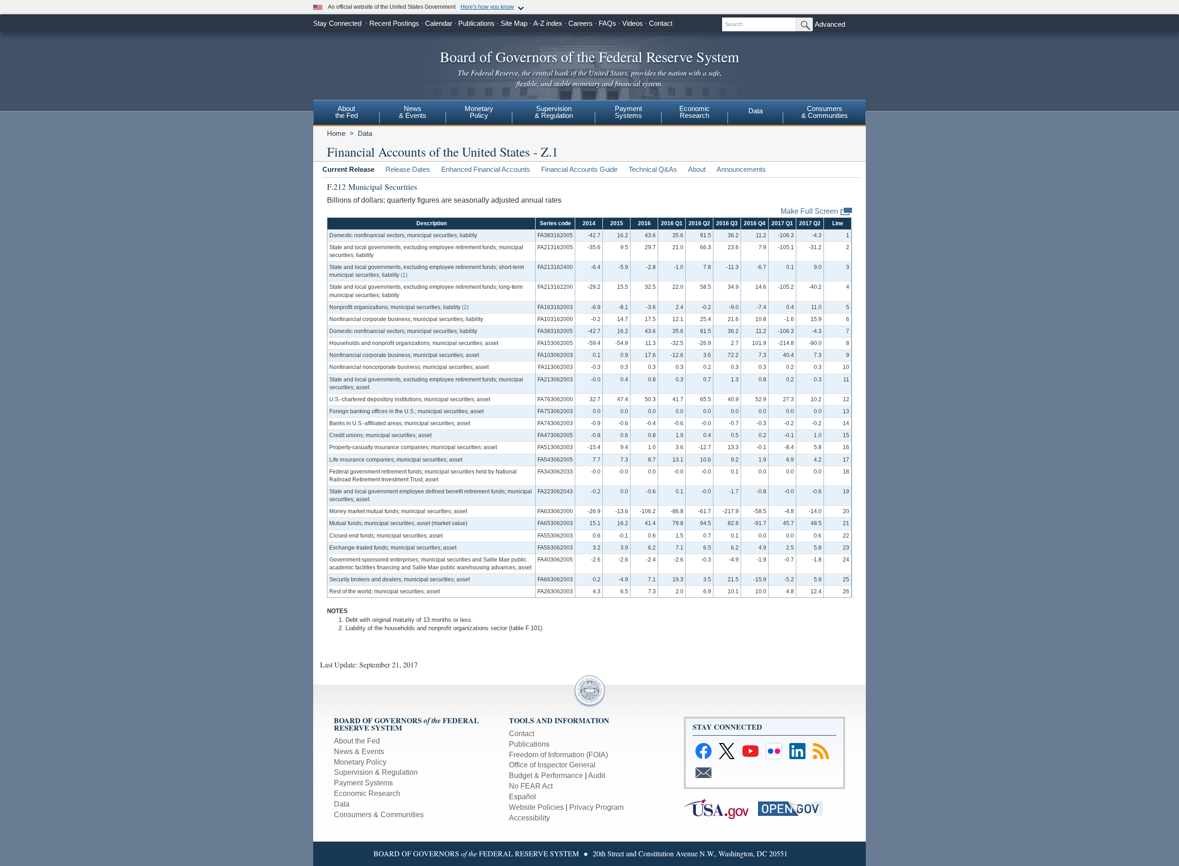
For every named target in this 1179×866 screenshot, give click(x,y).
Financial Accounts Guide (579, 169)
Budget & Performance (546, 775)
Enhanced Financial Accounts (485, 169)
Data (755, 111)
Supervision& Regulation (554, 112)
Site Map (514, 23)
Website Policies (536, 807)
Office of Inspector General (552, 765)
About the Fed (357, 741)
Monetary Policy (360, 762)
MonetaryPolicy (479, 112)
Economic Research (367, 793)
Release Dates (407, 169)
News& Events (412, 112)
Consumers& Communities (824, 112)
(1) (404, 275)
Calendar (438, 23)
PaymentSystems (628, 112)
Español (522, 797)
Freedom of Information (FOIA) (558, 755)
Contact (660, 23)
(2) (465, 307)
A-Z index (547, 23)
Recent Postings (394, 23)
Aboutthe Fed (346, 112)
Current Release (348, 169)
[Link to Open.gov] (794, 808)
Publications (476, 23)
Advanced (830, 24)
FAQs (607, 23)
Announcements (741, 169)
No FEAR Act (531, 786)
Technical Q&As (653, 169)
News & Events (359, 751)
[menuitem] (346, 113)
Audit (596, 775)
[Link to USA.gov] (721, 808)
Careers (580, 23)
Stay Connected (337, 23)
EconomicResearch (694, 112)
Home (336, 133)
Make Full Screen (809, 211)
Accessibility (529, 818)
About (697, 169)
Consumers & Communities (379, 815)
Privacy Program (596, 807)
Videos (632, 23)
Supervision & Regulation (376, 772)
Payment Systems (363, 783)
